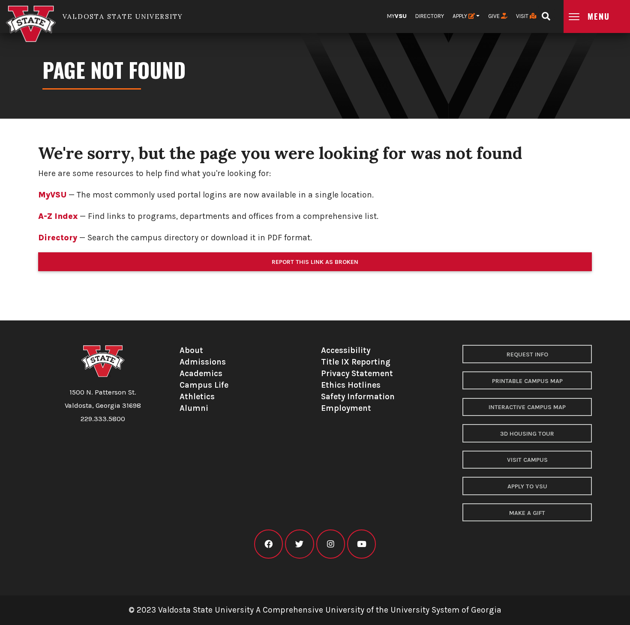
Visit (523, 16)
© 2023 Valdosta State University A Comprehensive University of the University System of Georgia (315, 610)
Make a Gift (527, 513)
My (397, 16)
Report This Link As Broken (315, 262)
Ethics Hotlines (351, 385)
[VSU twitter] (299, 544)
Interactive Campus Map (527, 407)
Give (494, 16)
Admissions (203, 362)
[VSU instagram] (330, 544)
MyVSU (52, 195)
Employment (346, 408)
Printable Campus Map (527, 381)
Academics (201, 373)
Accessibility (345, 350)
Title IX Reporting (355, 362)
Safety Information (358, 396)
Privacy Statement (357, 373)
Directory (429, 16)
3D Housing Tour (527, 433)
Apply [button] (460, 16)
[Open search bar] (545, 13)
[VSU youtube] (361, 544)
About (191, 350)
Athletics (197, 396)
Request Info (527, 354)
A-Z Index (58, 216)
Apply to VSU (527, 486)
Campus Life (204, 385)
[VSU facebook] (268, 544)
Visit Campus (527, 460)
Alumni (194, 408)
